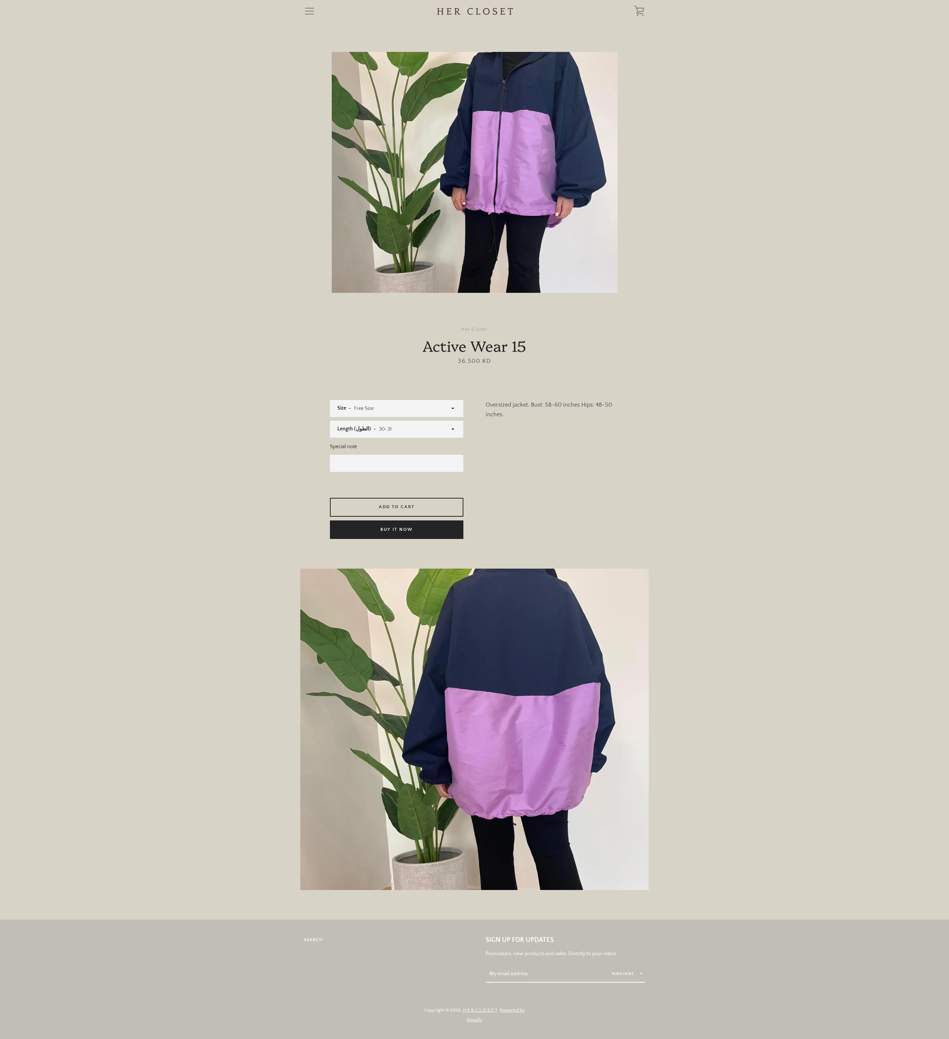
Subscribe (623, 974)
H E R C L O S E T (480, 1010)
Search (313, 939)
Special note (343, 447)
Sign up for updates (520, 940)
